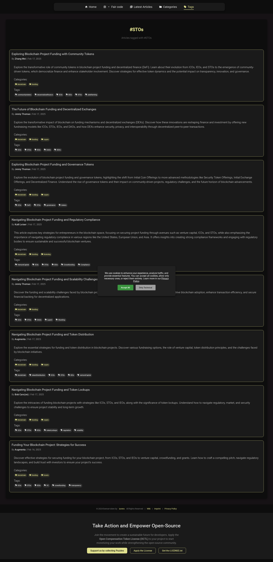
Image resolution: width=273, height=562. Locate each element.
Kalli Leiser (20, 224)
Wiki (148, 509)
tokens (62, 205)
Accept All (125, 288)
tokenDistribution (37, 375)
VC (46, 485)
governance (49, 205)
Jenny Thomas (22, 114)
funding (33, 84)
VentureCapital (22, 264)
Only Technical (145, 288)
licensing (46, 254)
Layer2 (48, 320)
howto (45, 475)
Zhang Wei (20, 58)
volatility (78, 430)
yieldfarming (91, 94)
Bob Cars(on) (22, 394)
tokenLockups (50, 430)
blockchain (20, 84)
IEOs (69, 94)
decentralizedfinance (44, 94)
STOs (78, 94)
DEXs (57, 150)
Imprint (157, 509)
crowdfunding (58, 485)
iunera (122, 509)
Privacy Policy (171, 509)
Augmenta (20, 339)
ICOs (59, 94)
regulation (66, 430)
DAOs (47, 150)
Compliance (84, 264)
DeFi (28, 205)
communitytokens (23, 94)
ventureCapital (84, 375)
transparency (75, 485)
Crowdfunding (68, 264)
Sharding (60, 320)
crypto (45, 139)
